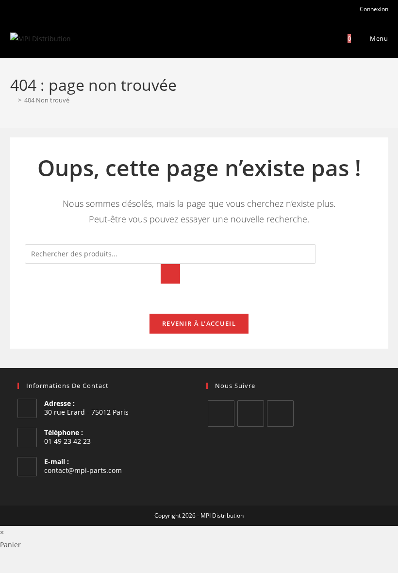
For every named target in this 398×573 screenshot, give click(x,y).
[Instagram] (250, 413)
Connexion (373, 9)
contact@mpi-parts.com (83, 470)
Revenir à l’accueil (199, 323)
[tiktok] (280, 413)
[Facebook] (221, 413)
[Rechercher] (170, 274)
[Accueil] (12, 100)
